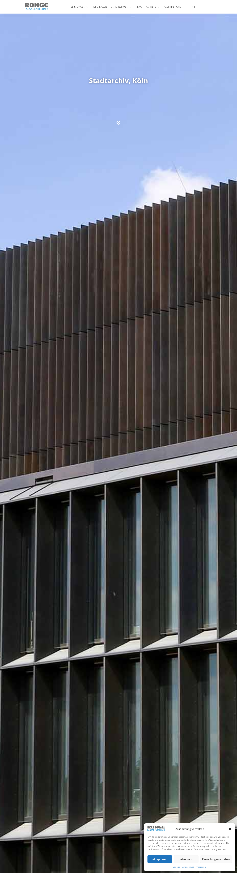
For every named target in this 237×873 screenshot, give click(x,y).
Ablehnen (186, 859)
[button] (230, 829)
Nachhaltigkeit (173, 6)
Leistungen (78, 6)
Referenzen (99, 6)
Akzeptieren (159, 859)
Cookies (176, 866)
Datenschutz (188, 866)
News (139, 6)
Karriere (151, 6)
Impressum (201, 866)
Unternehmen (119, 6)
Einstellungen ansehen (216, 859)
